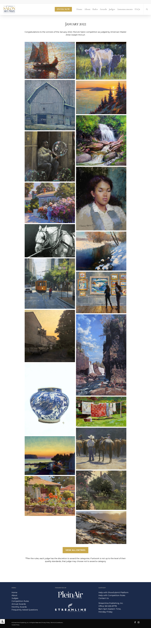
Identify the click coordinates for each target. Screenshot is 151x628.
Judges (15, 598)
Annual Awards (19, 604)
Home (14, 592)
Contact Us (104, 598)
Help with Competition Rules (112, 595)
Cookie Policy (16, 625)
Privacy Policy (45, 622)
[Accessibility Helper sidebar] (2, 621)
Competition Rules (20, 601)
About (14, 595)
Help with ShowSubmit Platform (114, 592)
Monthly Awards (19, 607)
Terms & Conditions (56, 622)
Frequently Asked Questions (25, 610)
